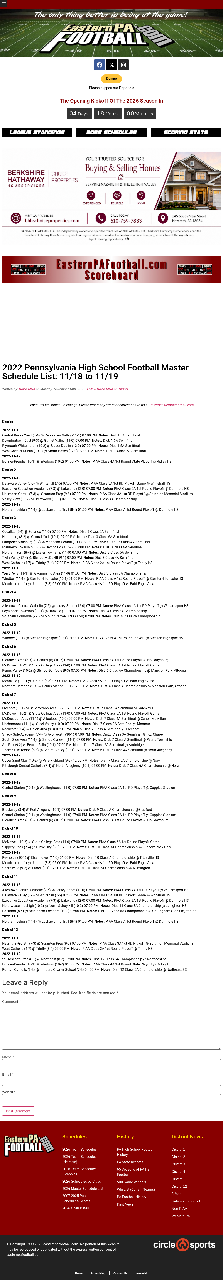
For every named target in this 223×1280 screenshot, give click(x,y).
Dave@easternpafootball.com (171, 405)
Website (8, 1092)
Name (8, 1057)
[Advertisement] (111, 324)
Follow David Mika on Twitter (107, 389)
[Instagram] (123, 64)
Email (8, 1074)
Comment (11, 1001)
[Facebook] (99, 64)
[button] (3, 3)
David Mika (27, 389)
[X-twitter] (111, 64)
